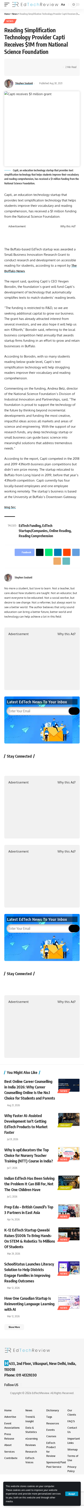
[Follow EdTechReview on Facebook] (10, 765)
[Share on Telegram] (47, 63)
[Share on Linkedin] (34, 63)
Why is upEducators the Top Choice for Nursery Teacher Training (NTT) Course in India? (28, 1155)
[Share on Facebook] (14, 63)
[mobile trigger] (8, 4)
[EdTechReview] (35, 4)
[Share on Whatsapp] (27, 63)
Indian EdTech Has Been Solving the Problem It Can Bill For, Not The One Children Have (29, 1184)
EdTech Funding (30, 525)
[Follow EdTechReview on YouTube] (33, 765)
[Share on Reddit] (41, 63)
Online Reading (60, 531)
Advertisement (17, 226)
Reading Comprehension (36, 536)
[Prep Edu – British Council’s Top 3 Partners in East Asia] (68, 1210)
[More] (21, 71)
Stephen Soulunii (24, 83)
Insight (65, 1125)
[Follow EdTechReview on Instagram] (44, 765)
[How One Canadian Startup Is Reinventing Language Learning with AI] (68, 1302)
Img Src (10, 507)
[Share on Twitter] (21, 63)
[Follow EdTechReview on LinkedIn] (55, 765)
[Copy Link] (14, 71)
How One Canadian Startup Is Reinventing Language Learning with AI (29, 1304)
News (10, 21)
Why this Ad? (68, 226)
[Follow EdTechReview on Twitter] (21, 765)
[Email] (54, 63)
